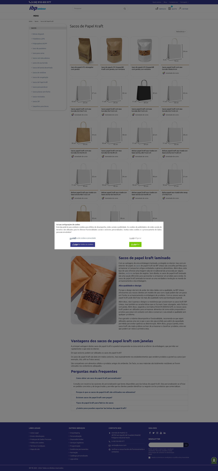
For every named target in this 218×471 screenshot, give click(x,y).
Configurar (135, 238)
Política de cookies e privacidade (83, 238)
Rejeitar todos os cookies (82, 244)
